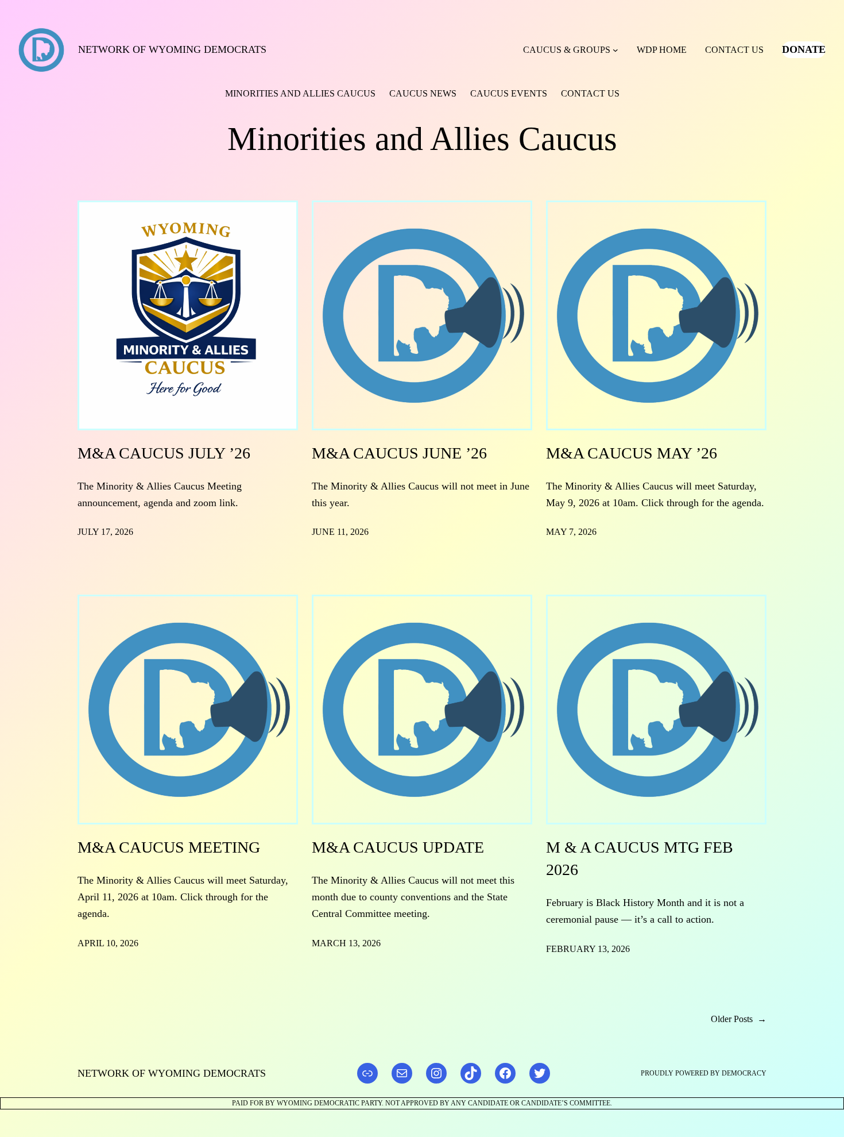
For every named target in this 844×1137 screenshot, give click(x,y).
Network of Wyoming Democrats (172, 49)
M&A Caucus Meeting (169, 847)
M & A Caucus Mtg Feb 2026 (639, 858)
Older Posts (738, 1019)
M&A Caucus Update (398, 847)
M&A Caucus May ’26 (631, 453)
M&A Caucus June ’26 (399, 453)
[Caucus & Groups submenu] (615, 50)
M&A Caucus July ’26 (164, 453)
